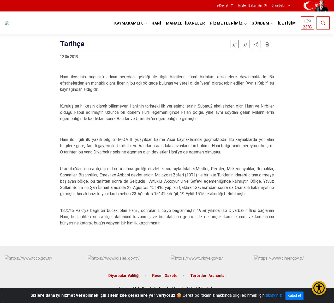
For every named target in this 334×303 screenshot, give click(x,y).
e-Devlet (222, 5)
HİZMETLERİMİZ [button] (226, 23)
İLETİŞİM (287, 23)
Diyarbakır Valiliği (123, 276)
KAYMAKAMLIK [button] (128, 23)
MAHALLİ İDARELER (185, 23)
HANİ (156, 23)
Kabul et (294, 295)
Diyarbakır (279, 5)
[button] (256, 44)
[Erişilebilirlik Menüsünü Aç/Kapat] (319, 288)
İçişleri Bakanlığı (250, 5)
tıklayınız (274, 295)
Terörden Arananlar (208, 276)
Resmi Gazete (164, 276)
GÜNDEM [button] (260, 23)
